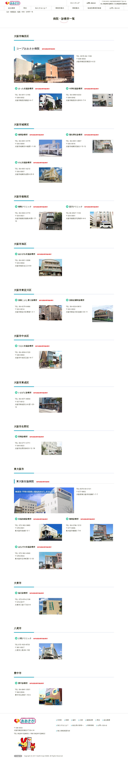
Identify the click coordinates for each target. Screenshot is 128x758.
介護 (81, 720)
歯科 (74, 720)
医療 (19, 12)
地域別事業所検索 (94, 8)
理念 (25, 8)
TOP (7, 12)
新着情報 (90, 725)
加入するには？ (41, 8)
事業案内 (75, 8)
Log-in (18, 756)
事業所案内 (60, 8)
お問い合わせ (91, 3)
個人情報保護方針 (63, 731)
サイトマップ (74, 3)
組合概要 (11, 8)
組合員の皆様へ (78, 725)
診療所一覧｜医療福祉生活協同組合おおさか (16, 3)
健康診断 (90, 720)
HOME (59, 720)
